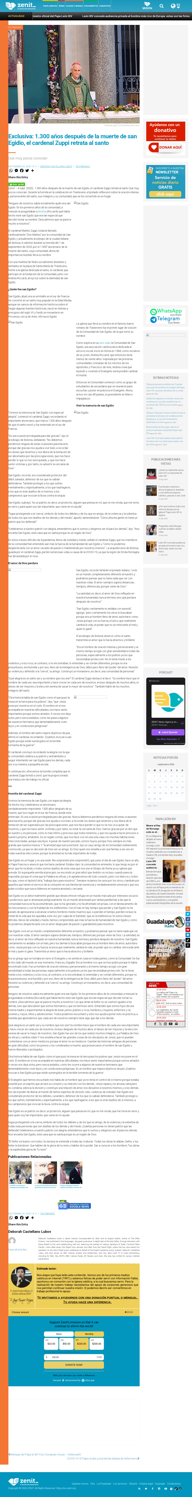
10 (166, 782)
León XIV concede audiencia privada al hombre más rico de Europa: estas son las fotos (64, 16)
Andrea (42, 211)
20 (182, 787)
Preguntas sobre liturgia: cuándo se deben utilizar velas (170, 529)
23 (160, 793)
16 (160, 787)
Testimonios (15, 27)
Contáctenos (174, 1483)
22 (154, 793)
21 (149, 793)
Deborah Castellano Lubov (56, 166)
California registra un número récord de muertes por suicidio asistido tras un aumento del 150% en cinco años (164, 401)
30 (160, 799)
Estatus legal (146, 1483)
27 (182, 793)
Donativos (104, 6)
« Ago (149, 805)
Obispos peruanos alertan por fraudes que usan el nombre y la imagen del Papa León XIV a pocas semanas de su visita (165, 387)
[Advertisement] (74, 1425)
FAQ (92, 1483)
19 (177, 787)
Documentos (91, 6)
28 (149, 799)
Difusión (133, 1483)
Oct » (155, 805)
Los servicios (120, 1483)
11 (171, 782)
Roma (61, 6)
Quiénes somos (80, 1483)
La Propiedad (104, 1483)
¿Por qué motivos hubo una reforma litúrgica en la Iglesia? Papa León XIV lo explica (172, 510)
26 (177, 793)
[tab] (156, 984)
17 (166, 787)
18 (171, 787)
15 (154, 787)
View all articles (17, 1249)
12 (177, 782)
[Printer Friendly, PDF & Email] (16, 184)
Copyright (160, 1483)
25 (171, 793)
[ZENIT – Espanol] (24, 6)
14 (149, 787)
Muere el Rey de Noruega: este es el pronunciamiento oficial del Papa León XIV (164, 430)
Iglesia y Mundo (74, 6)
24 (166, 793)
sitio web (104, 342)
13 (182, 782)
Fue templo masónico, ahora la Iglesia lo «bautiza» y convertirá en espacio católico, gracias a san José (172, 491)
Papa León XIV (50, 6)
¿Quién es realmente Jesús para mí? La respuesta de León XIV (171, 473)
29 (154, 799)
